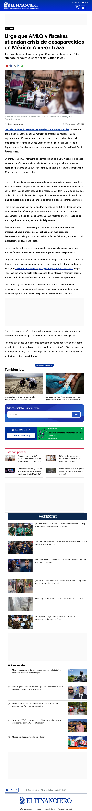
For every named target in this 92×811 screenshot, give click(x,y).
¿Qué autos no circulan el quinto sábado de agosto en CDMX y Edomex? (71, 471)
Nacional (9, 28)
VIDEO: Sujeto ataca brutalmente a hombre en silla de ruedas (59, 599)
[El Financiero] (21, 5)
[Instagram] (83, 2)
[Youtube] (86, 2)
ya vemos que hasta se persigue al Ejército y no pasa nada (44, 268)
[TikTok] (88, 2)
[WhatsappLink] (44, 433)
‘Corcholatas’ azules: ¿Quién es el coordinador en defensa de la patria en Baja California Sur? (30, 471)
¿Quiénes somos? (26, 809)
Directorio (39, 809)
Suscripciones (50, 809)
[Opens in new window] (20, 529)
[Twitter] (81, 2)
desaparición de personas (44, 365)
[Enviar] (76, 414)
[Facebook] (79, 2)
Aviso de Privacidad (65, 809)
